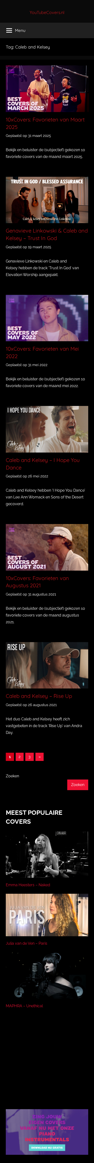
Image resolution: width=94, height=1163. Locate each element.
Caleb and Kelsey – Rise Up (39, 696)
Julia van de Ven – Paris (26, 943)
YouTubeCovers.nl (47, 12)
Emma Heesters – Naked (28, 885)
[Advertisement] (47, 1065)
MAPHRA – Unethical (24, 1006)
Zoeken (12, 776)
